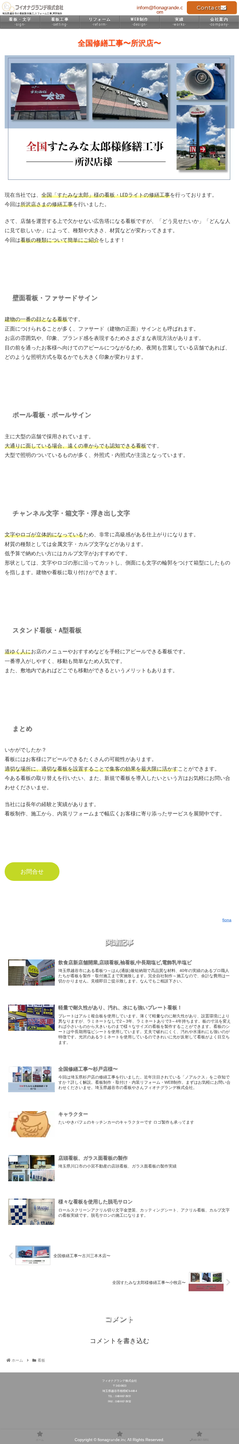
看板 (121, 904)
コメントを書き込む (120, 1340)
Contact (209, 7)
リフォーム (100, 21)
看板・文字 (20, 21)
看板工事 (60, 21)
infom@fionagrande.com (160, 10)
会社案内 (219, 21)
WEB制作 (139, 21)
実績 (179, 21)
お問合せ (32, 871)
